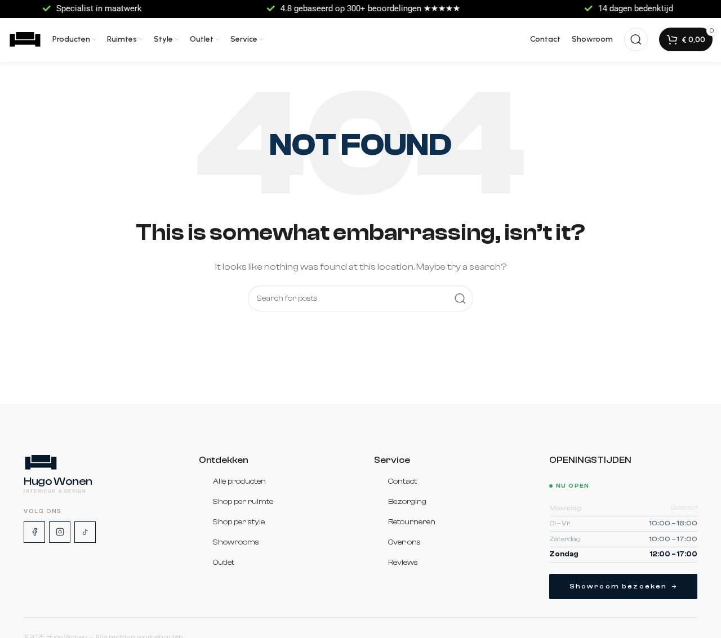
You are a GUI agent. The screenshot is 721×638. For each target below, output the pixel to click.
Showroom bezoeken (618, 586)
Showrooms (236, 542)
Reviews (403, 563)
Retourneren (411, 522)
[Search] (635, 39)
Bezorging (407, 502)
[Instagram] (59, 532)
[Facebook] (34, 532)
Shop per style (239, 522)
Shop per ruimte (243, 502)
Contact (402, 482)
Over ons (404, 542)
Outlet (223, 563)
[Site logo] (24, 39)
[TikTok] (85, 532)
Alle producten (239, 482)
